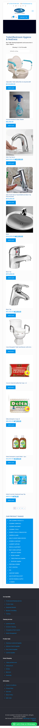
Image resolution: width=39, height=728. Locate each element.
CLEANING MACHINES (15, 526)
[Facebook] (14, 6)
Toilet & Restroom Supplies (18, 558)
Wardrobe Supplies (16, 561)
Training (8, 613)
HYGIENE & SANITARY (14, 541)
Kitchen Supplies (15, 555)
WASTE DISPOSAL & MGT (16, 576)
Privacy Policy (9, 688)
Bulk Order (9, 698)
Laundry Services (10, 623)
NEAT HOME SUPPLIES (15, 550)
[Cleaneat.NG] (19, 11)
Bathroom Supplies (16, 552)
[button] (24, 724)
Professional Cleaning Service (14, 601)
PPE (10, 570)
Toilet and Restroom (11, 662)
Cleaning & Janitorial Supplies (14, 643)
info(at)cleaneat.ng (27, 3)
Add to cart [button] (11, 87)
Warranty (8, 691)
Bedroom (8, 672)
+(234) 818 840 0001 (14, 3)
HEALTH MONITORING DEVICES (17, 538)
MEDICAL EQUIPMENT (15, 547)
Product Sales (9, 604)
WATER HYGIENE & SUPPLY (16, 579)
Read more (11, 351)
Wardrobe (8, 675)
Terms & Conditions (11, 685)
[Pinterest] (23, 6)
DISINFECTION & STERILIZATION (17, 532)
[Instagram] (25, 6)
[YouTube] (18, 6)
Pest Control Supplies (11, 649)
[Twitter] (16, 6)
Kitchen (8, 668)
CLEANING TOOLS (14, 529)
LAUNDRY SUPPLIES (14, 544)
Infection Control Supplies (13, 646)
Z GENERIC (12, 582)
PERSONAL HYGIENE (14, 564)
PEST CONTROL (13, 567)
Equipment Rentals (11, 607)
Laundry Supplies (10, 652)
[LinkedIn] (21, 6)
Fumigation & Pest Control (13, 630)
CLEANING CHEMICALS (15, 523)
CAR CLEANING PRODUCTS (16, 520)
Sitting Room (9, 665)
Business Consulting (11, 610)
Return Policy (9, 694)
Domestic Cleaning (11, 626)
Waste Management (11, 633)
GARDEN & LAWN (13, 535)
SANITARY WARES (14, 573)
